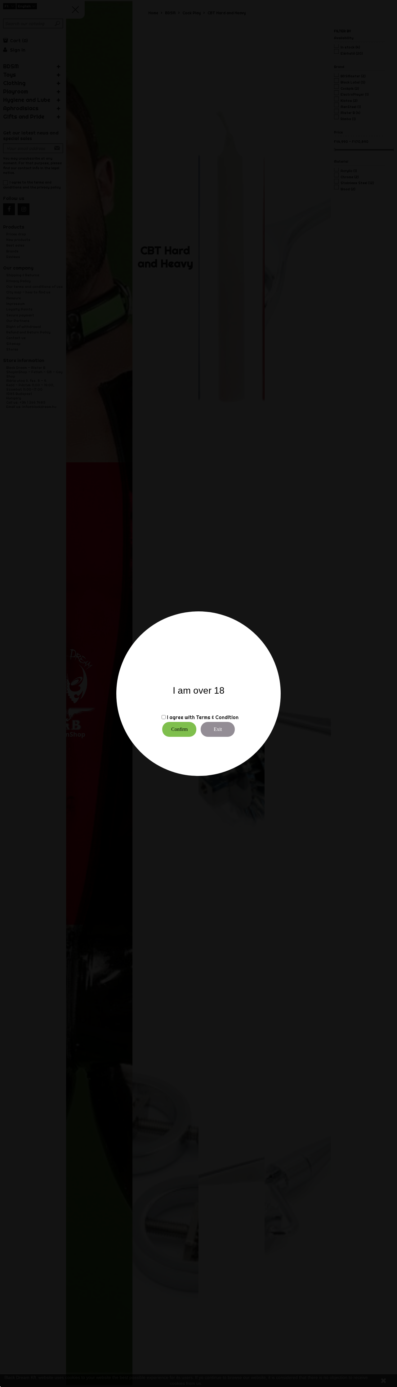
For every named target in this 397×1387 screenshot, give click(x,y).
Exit (218, 729)
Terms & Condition (217, 717)
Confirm (179, 729)
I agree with (181, 717)
